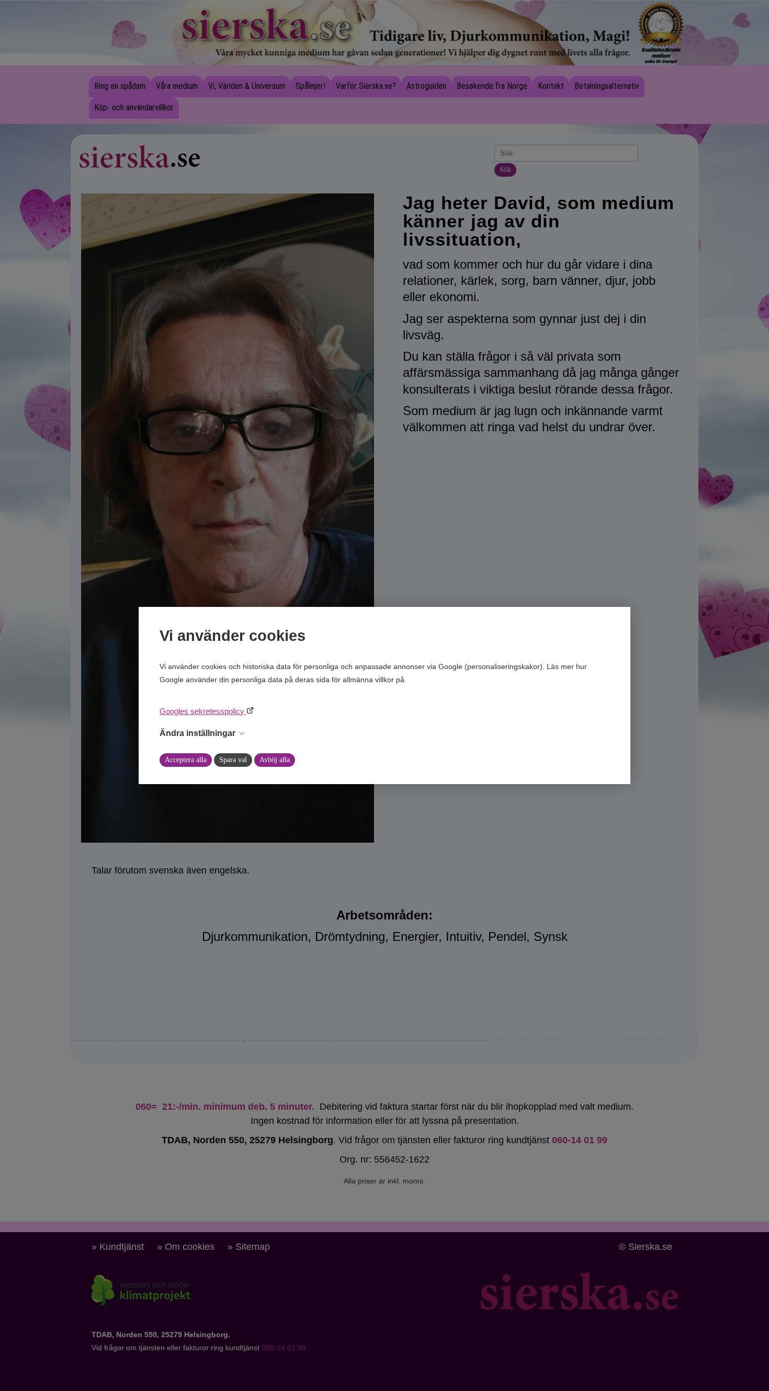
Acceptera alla (186, 760)
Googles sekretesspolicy (203, 711)
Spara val (233, 760)
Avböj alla (274, 760)
